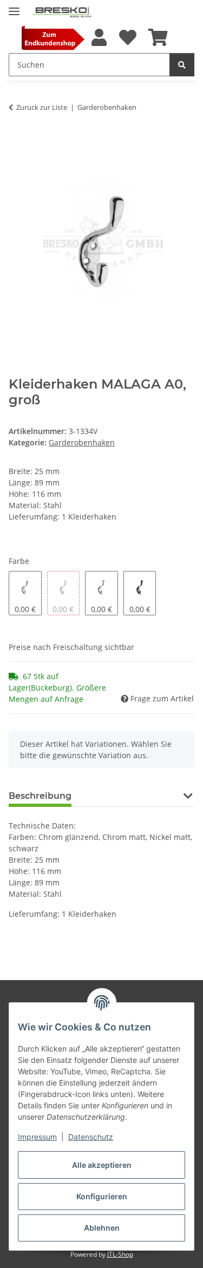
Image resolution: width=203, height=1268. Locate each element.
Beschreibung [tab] (40, 796)
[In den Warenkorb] (17, 141)
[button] (99, 37)
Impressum (37, 1136)
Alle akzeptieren (102, 1165)
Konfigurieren (101, 1196)
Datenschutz (90, 1136)
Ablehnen (102, 1227)
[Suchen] (181, 64)
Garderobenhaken (82, 442)
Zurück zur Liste (41, 107)
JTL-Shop (120, 1254)
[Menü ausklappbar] (14, 7)
